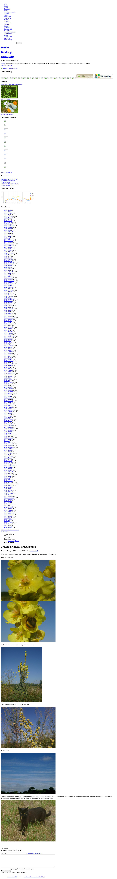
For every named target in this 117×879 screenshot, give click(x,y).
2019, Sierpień (8, 339)
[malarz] (6, 148)
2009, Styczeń (8, 527)
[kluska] (6, 169)
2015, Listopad (8, 408)
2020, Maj (7, 325)
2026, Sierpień (8, 210)
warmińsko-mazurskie (10, 32)
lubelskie (6, 13)
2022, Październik (9, 281)
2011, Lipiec (7, 488)
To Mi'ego (6, 52)
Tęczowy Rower (5, 182)
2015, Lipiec (7, 414)
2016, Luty (7, 404)
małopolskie (7, 16)
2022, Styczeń (8, 294)
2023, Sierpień (8, 265)
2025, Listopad (8, 224)
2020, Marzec (8, 328)
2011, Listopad (8, 482)
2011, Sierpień (8, 487)
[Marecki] (6, 132)
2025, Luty (7, 238)
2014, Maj (7, 436)
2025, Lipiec (7, 230)
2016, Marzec (8, 402)
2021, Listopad (8, 298)
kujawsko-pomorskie (9, 12)
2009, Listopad (8, 511)
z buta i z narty (8, 39)
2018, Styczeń (8, 368)
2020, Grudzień (8, 314)
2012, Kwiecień (8, 474)
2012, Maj (7, 473)
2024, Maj (7, 251)
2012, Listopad (8, 464)
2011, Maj (7, 491)
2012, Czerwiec (8, 471)
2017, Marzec (8, 384)
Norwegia (7, 21)
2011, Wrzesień (8, 485)
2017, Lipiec (7, 378)
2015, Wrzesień (8, 411)
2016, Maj (7, 399)
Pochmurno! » (4, 531)
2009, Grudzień (8, 510)
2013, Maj (7, 454)
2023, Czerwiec (8, 268)
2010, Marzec (8, 508)
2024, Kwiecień (8, 253)
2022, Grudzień (8, 278)
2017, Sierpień (8, 376)
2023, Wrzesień (8, 264)
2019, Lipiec (7, 341)
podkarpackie (7, 23)
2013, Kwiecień (8, 456)
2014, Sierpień (8, 431)
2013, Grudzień (8, 444)
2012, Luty (7, 478)
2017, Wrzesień (8, 374)
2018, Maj (7, 362)
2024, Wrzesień (8, 245)
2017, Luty (7, 385)
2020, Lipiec (7, 322)
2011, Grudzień (8, 481)
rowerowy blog (7, 56)
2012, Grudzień (8, 462)
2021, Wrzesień (8, 301)
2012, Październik (9, 465)
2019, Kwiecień (8, 345)
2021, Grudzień (8, 296)
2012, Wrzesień (8, 467)
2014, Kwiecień (8, 438)
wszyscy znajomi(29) (6, 172)
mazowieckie (7, 18)
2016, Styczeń (8, 405)
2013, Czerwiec (8, 453)
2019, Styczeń (8, 350)
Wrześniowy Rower (9, 179)
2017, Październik (9, 373)
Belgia (6, 6)
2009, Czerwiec (8, 519)
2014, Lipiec (7, 433)
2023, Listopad (8, 261)
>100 (5, 4)
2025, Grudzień (8, 222)
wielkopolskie (8, 36)
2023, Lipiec (7, 267)
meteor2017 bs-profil (6, 65)
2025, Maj (7, 233)
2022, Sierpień (8, 284)
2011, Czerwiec (8, 490)
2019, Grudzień (8, 333)
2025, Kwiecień (8, 234)
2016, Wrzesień (8, 393)
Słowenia (6, 27)
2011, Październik (9, 484)
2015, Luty (7, 422)
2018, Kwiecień (8, 364)
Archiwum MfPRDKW (7, 114)
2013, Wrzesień (8, 448)
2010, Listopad (8, 496)
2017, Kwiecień (8, 382)
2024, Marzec (8, 254)
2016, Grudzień (8, 388)
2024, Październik (9, 244)
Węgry (6, 35)
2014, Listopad (8, 427)
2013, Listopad (8, 445)
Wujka (5, 47)
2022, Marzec (8, 291)
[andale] (6, 123)
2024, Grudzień (8, 241)
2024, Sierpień (8, 247)
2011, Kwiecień (8, 493)
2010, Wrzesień (8, 499)
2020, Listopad (8, 316)
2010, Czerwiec (8, 504)
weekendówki (8, 33)
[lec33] (6, 157)
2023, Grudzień (8, 259)
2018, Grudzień (8, 351)
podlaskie (6, 24)
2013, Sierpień (8, 450)
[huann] (6, 153)
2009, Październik (9, 513)
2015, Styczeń (8, 424)
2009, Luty (7, 525)
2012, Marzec (8, 476)
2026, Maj (7, 214)
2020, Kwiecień (8, 327)
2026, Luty (7, 219)
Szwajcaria (7, 30)
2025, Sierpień (8, 228)
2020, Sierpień (8, 321)
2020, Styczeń (8, 331)
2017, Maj (7, 381)
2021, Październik (9, 299)
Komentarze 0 (34, 551)
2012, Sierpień (8, 468)
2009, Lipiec (7, 518)
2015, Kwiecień (8, 419)
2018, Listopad (8, 353)
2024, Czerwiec (8, 250)
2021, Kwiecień (8, 308)
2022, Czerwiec (8, 287)
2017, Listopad (8, 371)
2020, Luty (7, 330)
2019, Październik (9, 336)
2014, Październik (9, 428)
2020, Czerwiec (8, 324)
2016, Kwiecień (8, 401)
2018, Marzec (8, 365)
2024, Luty (7, 256)
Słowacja (6, 26)
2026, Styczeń (8, 221)
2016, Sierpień (8, 394)
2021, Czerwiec (8, 305)
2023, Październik (9, 262)
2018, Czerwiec (8, 361)
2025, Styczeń (8, 239)
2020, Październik (9, 318)
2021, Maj (7, 307)
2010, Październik (9, 498)
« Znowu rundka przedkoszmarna (10, 530)
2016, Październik (9, 391)
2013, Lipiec (7, 451)
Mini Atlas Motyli (5, 99)
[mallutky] (6, 127)
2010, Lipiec (7, 502)
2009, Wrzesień (8, 514)
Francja (6, 10)
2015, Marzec (8, 421)
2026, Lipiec (7, 211)
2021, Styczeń (8, 313)
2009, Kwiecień (8, 522)
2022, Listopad (8, 279)
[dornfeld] (6, 165)
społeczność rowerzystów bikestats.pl (34, 877)
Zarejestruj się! (38, 853)
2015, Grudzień (8, 407)
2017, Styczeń (8, 387)
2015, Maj (7, 418)
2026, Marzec (8, 218)
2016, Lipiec (7, 396)
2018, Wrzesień (8, 356)
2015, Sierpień (8, 413)
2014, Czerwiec (8, 434)
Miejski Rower (7, 185)
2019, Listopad (8, 334)
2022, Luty (7, 293)
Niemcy (6, 19)
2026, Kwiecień (8, 216)
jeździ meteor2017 (12, 877)
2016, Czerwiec (8, 398)
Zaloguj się (30, 853)
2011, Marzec (7, 494)
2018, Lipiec (7, 359)
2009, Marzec (8, 524)
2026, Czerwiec (8, 213)
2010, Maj (7, 505)
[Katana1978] (6, 161)
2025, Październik (9, 225)
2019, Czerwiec (8, 342)
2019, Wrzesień (8, 338)
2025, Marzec (8, 236)
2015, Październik (9, 410)
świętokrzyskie (8, 29)
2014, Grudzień (8, 425)
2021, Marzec (8, 310)
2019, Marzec (8, 347)
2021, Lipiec (7, 304)
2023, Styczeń (8, 276)
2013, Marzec (8, 458)
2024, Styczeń (8, 258)
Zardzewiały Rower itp (9, 183)
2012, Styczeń (8, 479)
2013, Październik (9, 447)
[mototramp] (6, 144)
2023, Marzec (8, 273)
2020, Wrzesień (8, 319)
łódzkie (6, 15)
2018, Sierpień (8, 358)
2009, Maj (7, 521)
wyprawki (7, 38)
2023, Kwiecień (8, 271)
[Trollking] (6, 136)
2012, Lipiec (7, 470)
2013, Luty (7, 459)
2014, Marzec (8, 439)
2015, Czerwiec (8, 416)
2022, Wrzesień (8, 282)
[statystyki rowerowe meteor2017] (9, 68)
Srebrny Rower (8, 180)
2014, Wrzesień (8, 430)
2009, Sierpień (8, 516)
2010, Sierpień (8, 501)
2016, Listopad (8, 390)
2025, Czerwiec (8, 231)
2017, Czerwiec (8, 379)
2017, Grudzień (8, 370)
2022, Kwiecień (8, 290)
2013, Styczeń (8, 461)
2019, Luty (7, 348)
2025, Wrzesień (8, 227)
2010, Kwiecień (8, 507)
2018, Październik (9, 354)
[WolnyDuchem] (6, 140)
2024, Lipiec (7, 248)
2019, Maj (7, 344)
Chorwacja (7, 9)
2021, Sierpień (8, 302)
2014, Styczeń (8, 442)
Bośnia (6, 7)
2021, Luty (7, 311)
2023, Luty (7, 274)
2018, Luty (7, 367)
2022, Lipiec (7, 285)
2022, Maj (7, 288)
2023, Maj (7, 270)
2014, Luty (7, 441)
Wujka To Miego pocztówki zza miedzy (11, 84)
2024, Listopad (8, 242)
